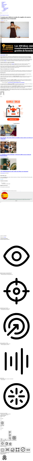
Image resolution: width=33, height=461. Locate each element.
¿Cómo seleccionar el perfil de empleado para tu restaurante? (16, 82)
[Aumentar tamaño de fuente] (1, 417)
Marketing (3, 15)
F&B (2, 3)
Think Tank (5, 9)
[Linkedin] (1, 189)
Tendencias (3, 6)
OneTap (5, 237)
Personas (3, 5)
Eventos (3, 7)
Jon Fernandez (3, 140)
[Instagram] (3, 189)
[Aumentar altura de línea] (1, 426)
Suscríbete (3, 10)
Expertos (3, 2)
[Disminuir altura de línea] (1, 429)
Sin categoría (7, 15)
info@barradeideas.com (5, 182)
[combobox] (16, 197)
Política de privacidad (23, 190)
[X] (5, 189)
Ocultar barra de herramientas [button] (4, 238)
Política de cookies (29, 190)
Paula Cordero (3, 173)
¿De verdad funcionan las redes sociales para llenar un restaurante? (14, 171)
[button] (0, 202)
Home (1, 15)
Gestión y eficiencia (4, 4)
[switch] (6, 274)
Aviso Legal (18, 190)
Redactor (2, 20)
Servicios (1, 179)
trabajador (13, 63)
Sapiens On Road (6, 8)
